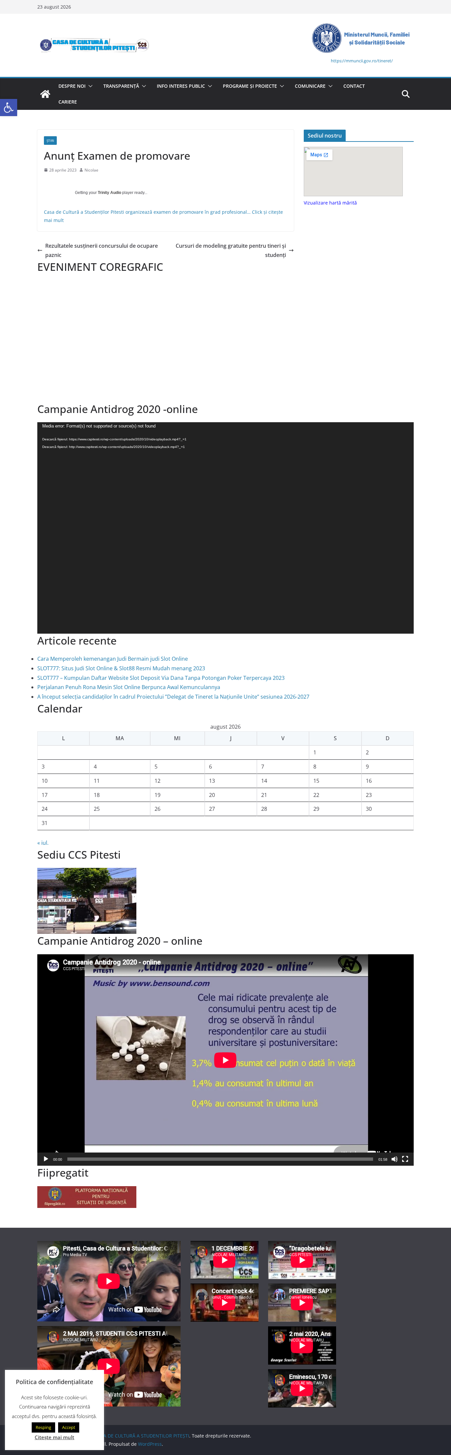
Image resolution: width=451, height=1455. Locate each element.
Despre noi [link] (72, 86)
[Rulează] (46, 1159)
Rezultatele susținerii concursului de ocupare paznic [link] (101, 250)
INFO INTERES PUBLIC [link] (181, 86)
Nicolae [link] (91, 170)
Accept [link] (68, 1427)
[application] (225, 528)
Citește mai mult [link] (54, 1437)
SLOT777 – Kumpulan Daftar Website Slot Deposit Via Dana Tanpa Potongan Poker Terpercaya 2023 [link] (161, 677)
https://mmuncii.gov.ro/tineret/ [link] (362, 61)
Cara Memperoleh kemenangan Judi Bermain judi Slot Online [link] (112, 658)
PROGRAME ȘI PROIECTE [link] (250, 86)
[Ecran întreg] (405, 1159)
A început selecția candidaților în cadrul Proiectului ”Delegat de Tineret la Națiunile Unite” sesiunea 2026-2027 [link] (173, 696)
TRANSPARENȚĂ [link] (121, 86)
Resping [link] (43, 1427)
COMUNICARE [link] (310, 86)
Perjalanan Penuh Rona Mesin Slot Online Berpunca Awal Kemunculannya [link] (128, 687)
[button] (89, 86)
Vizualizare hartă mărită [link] (330, 203)
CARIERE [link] (67, 102)
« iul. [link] (43, 842)
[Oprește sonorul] (394, 1159)
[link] (8, 107)
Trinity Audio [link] (109, 192)
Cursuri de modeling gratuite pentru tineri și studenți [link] (231, 250)
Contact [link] (354, 86)
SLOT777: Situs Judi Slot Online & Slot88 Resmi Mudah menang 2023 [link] (121, 668)
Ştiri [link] (50, 140)
